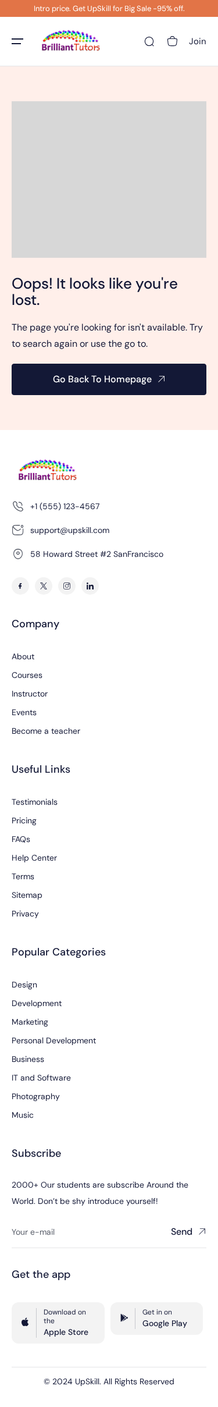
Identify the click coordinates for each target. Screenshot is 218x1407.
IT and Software (41, 1077)
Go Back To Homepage (102, 379)
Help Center (34, 857)
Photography (36, 1096)
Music (23, 1115)
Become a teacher (46, 731)
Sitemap (27, 895)
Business (28, 1059)
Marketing (30, 1022)
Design (24, 984)
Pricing (24, 820)
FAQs (21, 839)
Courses (27, 675)
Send (181, 1231)
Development (37, 1003)
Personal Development (54, 1040)
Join (197, 41)
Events (24, 712)
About (23, 656)
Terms (23, 876)
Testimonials (35, 802)
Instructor (30, 693)
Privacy (25, 913)
